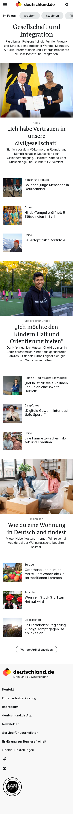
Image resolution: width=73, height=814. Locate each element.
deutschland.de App (17, 715)
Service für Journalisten (20, 733)
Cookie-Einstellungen (18, 750)
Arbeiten (29, 15)
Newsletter (10, 724)
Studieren (52, 15)
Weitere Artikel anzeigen (36, 649)
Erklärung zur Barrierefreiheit (24, 741)
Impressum (10, 707)
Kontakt (8, 689)
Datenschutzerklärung (19, 698)
